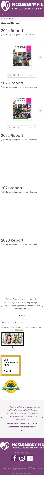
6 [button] (24, 315)
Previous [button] (1, 307)
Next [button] (42, 307)
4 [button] (22, 315)
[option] (22, 304)
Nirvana (21, 473)
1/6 (10, 75)
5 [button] (23, 315)
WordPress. (29, 473)
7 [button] (26, 315)
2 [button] (19, 315)
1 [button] (17, 315)
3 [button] (20, 315)
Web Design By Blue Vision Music (22, 468)
